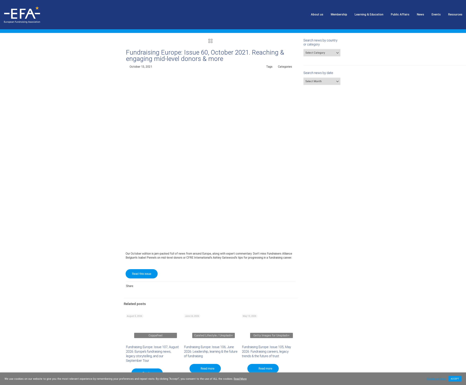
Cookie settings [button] (436, 378)
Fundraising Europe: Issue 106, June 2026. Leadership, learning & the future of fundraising (211, 351)
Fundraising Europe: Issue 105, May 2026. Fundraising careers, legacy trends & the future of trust (266, 351)
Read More (240, 378)
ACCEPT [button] (455, 378)
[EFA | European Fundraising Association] (32, 14)
